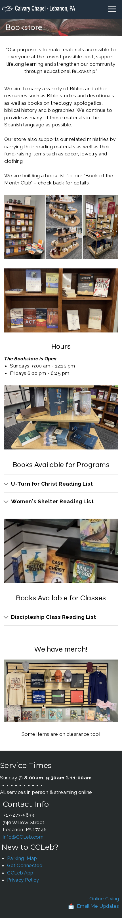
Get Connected (25, 865)
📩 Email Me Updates (93, 906)
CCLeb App (20, 873)
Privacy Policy (23, 880)
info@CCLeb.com (23, 837)
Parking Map (22, 858)
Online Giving (104, 898)
